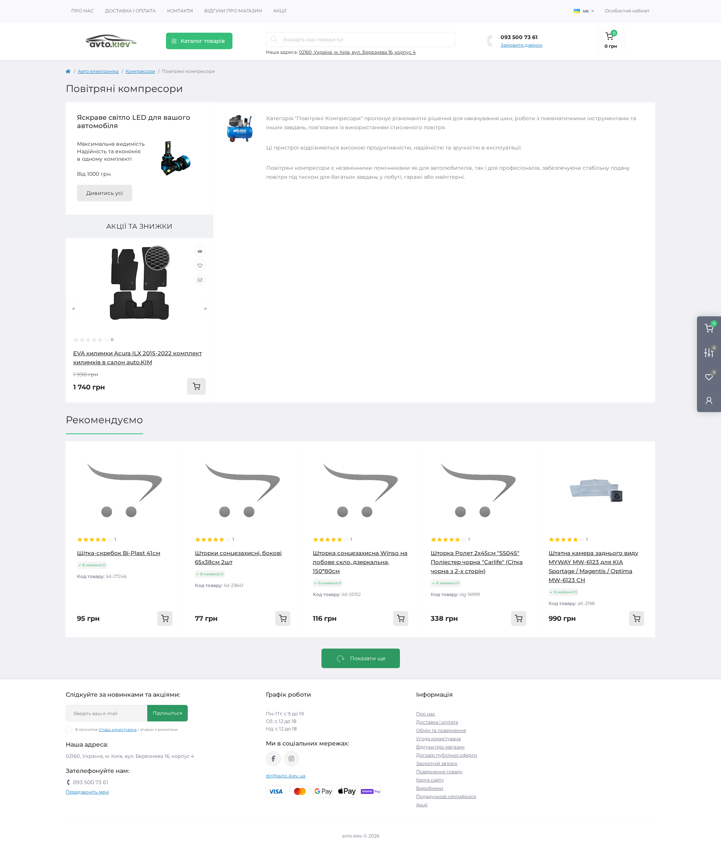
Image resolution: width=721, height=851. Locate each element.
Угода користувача (118, 729)
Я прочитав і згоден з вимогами (126, 729)
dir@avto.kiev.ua (285, 776)
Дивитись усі (104, 193)
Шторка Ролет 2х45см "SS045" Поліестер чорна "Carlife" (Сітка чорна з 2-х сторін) (477, 562)
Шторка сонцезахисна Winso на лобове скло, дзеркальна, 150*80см (360, 562)
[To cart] (196, 386)
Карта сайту (430, 780)
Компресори (140, 71)
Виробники (429, 788)
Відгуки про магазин (233, 11)
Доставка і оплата (130, 11)
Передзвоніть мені (87, 792)
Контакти (180, 11)
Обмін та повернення (441, 730)
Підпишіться (167, 713)
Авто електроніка (98, 71)
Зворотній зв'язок (436, 763)
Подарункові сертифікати (446, 796)
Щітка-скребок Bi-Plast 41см (118, 553)
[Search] (274, 39)
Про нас (82, 11)
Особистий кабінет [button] (627, 11)
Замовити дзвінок (521, 45)
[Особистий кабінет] (709, 400)
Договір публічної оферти (446, 755)
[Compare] (200, 279)
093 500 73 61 (519, 37)
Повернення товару (439, 771)
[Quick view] (200, 251)
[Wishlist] (200, 265)
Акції (280, 11)
